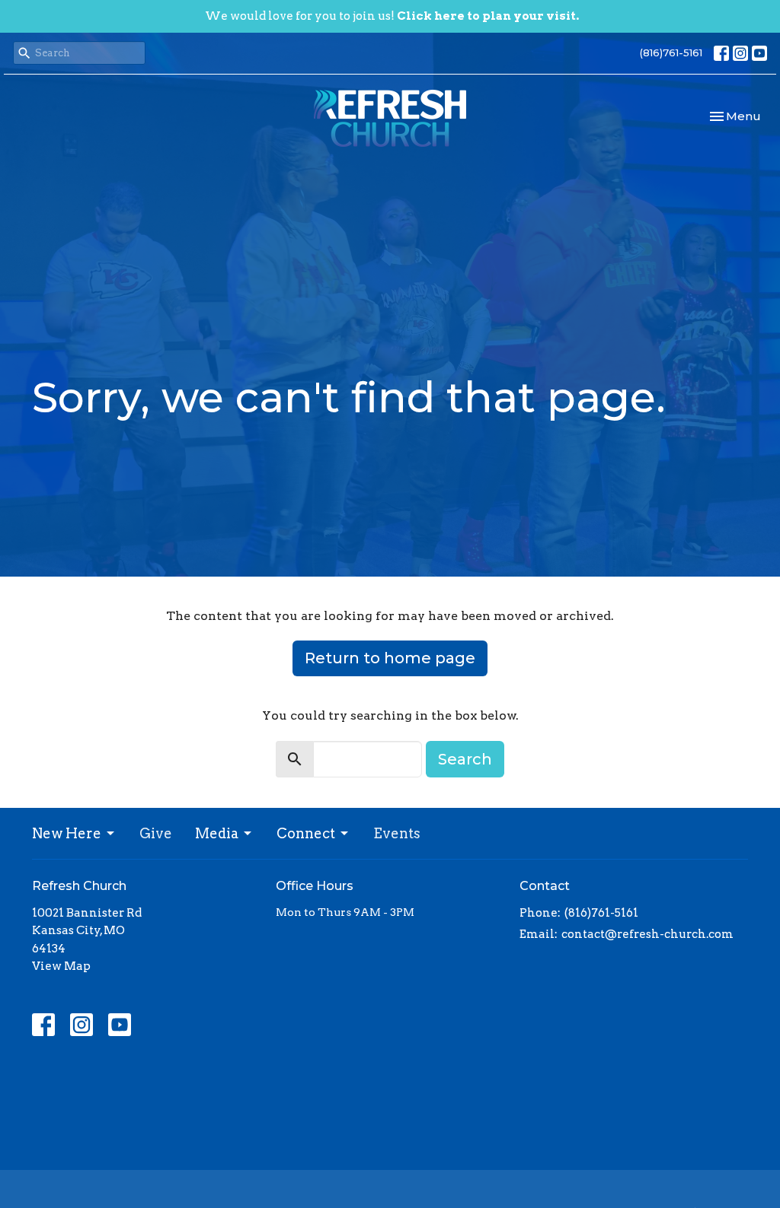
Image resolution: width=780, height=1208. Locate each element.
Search (465, 759)
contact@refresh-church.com (647, 934)
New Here (66, 833)
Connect (306, 833)
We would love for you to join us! (392, 16)
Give (155, 833)
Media (216, 833)
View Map (61, 966)
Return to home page (390, 658)
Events (396, 833)
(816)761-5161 (671, 52)
